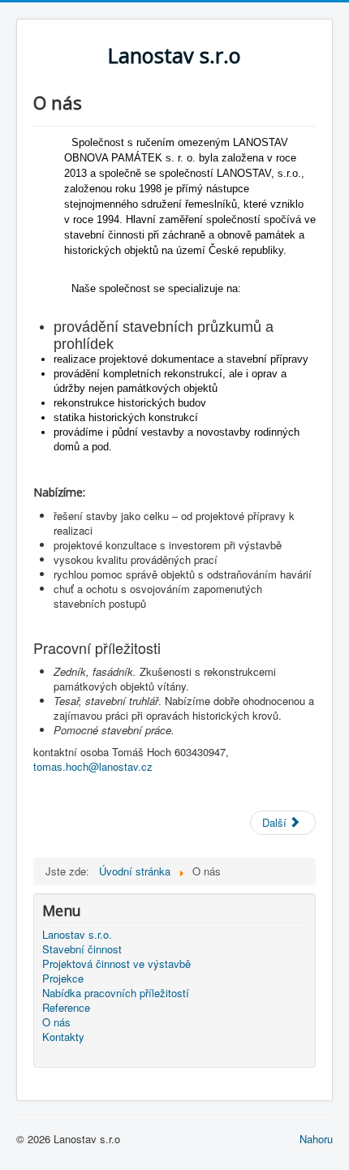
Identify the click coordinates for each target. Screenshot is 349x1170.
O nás (56, 1022)
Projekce (63, 978)
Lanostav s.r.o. (77, 934)
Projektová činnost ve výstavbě (116, 964)
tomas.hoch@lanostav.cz (93, 766)
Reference (66, 1007)
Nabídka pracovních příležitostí (115, 993)
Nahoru (316, 1138)
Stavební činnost (82, 949)
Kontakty (63, 1037)
